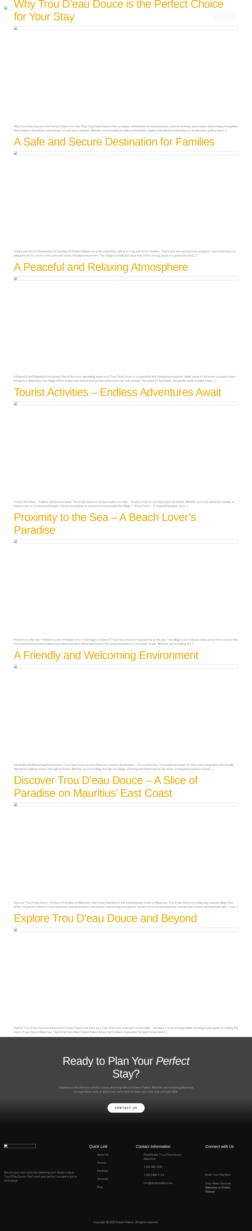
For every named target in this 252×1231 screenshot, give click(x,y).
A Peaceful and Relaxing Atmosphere (101, 267)
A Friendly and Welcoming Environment (106, 655)
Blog (168, 16)
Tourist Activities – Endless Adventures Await (117, 392)
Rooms (98, 16)
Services (146, 16)
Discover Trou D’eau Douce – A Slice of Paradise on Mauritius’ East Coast (105, 786)
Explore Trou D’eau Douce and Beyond (105, 918)
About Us (75, 16)
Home (53, 16)
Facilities (121, 16)
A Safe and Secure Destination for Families (114, 141)
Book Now (223, 16)
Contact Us (126, 1108)
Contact (188, 16)
